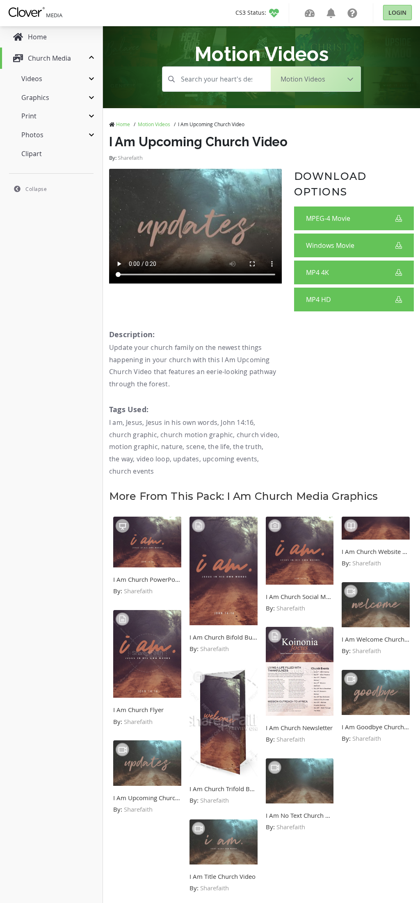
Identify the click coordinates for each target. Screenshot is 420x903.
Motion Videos (154, 124)
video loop (153, 458)
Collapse (36, 189)
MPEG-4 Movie (328, 218)
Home (123, 124)
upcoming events (230, 458)
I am (116, 422)
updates (186, 458)
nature (172, 446)
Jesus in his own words (181, 422)
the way (121, 458)
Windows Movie (330, 245)
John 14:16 (237, 422)
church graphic (133, 434)
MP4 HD (318, 299)
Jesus (134, 422)
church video (257, 434)
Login (397, 12)
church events (131, 471)
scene (195, 446)
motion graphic (133, 446)
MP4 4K (317, 272)
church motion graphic (196, 434)
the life (219, 446)
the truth (247, 446)
